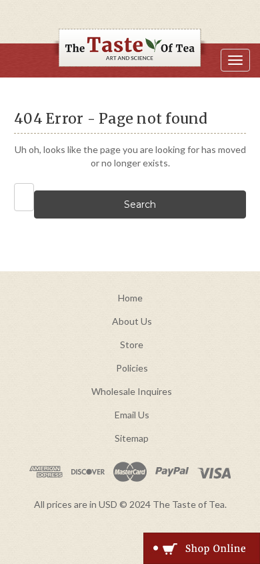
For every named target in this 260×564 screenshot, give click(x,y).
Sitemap (132, 438)
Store (131, 344)
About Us (132, 321)
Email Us (132, 414)
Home (130, 297)
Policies (132, 368)
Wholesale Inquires (131, 391)
